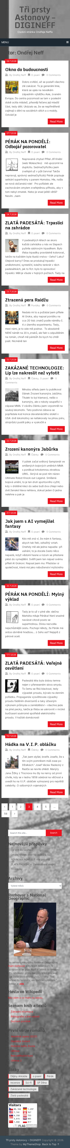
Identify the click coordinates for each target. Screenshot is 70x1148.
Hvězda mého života (23, 1046)
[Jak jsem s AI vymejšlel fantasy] (11, 544)
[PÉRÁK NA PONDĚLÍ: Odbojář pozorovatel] (11, 164)
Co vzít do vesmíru (22, 849)
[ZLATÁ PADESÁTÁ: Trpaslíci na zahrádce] (11, 245)
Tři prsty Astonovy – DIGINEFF (35, 17)
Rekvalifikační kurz (22, 1055)
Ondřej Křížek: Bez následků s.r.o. (30, 854)
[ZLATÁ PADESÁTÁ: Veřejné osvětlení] (11, 685)
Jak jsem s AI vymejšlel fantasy (29, 524)
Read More (56, 121)
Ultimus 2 (16, 1060)
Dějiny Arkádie (18, 1076)
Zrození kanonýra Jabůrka (31, 448)
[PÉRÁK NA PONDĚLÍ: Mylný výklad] (11, 617)
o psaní (37, 1076)
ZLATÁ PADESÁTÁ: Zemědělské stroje (33, 864)
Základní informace (22, 1011)
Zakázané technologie (23, 1089)
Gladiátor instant (20, 1041)
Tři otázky (16, 869)
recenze (15, 1082)
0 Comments (53, 75)
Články (35, 378)
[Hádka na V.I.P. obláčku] (11, 762)
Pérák (50, 1076)
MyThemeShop (32, 1144)
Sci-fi (28, 1082)
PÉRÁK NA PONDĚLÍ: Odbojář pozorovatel (27, 144)
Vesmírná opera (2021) (24, 1036)
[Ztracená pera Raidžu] (11, 317)
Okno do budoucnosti (26, 69)
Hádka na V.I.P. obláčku (30, 744)
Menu (5, 42)
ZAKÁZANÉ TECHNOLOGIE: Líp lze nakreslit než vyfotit (34, 370)
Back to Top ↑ (50, 1144)
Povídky (35, 305)
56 (5, 813)
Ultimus (15, 1050)
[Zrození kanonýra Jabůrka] (11, 466)
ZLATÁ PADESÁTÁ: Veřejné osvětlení (33, 665)
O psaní (35, 75)
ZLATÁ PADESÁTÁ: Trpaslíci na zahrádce (34, 225)
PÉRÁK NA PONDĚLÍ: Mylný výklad (34, 597)
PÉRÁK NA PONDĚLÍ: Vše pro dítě (30, 859)
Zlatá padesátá (19, 1095)
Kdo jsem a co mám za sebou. (25, 997)
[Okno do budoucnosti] (11, 87)
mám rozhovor (16, 965)
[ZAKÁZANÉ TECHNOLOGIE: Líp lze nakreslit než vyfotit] (11, 394)
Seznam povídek (21, 1021)
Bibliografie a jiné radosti (25, 1016)
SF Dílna (42, 1082)
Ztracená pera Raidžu (26, 299)
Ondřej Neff (19, 75)
